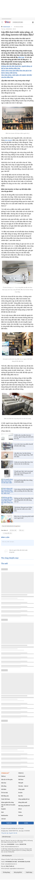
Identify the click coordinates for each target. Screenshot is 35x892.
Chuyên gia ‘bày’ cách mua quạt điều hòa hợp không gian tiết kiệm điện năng (23, 473)
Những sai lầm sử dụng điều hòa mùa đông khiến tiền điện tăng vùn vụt (23, 500)
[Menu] (2, 22)
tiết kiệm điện (13, 530)
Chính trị (20, 773)
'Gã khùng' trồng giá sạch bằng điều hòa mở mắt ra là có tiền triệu (23, 509)
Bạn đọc (20, 796)
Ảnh (2, 812)
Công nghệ (21, 789)
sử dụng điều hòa (7, 533)
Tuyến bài (9, 823)
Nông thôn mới (22, 802)
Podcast (20, 815)
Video (20, 812)
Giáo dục (3, 783)
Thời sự (3, 776)
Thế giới (20, 783)
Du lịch (20, 792)
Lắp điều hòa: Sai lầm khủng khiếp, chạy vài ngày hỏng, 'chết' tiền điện (23, 455)
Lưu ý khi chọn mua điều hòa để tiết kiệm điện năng (23, 445)
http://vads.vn (10, 866)
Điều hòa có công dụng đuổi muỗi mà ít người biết (24, 517)
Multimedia (4, 815)
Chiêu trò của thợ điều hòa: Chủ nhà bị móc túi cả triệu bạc (23, 463)
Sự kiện (26, 823)
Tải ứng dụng (6, 872)
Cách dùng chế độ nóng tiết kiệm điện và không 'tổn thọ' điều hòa (23, 490)
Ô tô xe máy (4, 792)
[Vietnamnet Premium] (5, 773)
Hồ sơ (20, 809)
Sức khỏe (3, 789)
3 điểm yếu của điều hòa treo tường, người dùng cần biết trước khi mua (24, 436)
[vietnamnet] (7, 23)
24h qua (3, 818)
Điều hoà (21, 530)
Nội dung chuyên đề (24, 805)
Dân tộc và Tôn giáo (7, 779)
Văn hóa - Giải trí (23, 786)
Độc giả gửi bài (18, 872)
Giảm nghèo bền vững (7, 802)
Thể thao (20, 779)
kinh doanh (8, 140)
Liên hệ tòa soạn (6, 836)
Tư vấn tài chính (18, 26)
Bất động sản (5, 796)
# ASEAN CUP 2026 (18, 22)
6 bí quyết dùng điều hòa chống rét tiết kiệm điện (23, 481)
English (3, 809)
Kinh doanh (6, 26)
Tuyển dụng (29, 872)
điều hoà (21, 57)
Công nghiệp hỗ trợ (23, 799)
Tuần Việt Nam (5, 799)
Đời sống (3, 786)
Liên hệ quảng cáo (7, 855)
